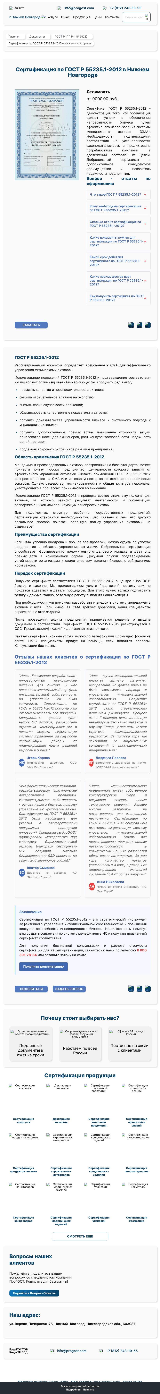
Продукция (81, 17)
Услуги (52, 17)
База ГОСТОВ (18, 1349)
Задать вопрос (69, 989)
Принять (88, 1389)
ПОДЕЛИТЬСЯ (31, 989)
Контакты (112, 17)
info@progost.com (79, 8)
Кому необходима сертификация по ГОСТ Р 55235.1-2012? (118, 208)
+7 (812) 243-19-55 (125, 8)
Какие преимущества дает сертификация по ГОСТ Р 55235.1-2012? (118, 280)
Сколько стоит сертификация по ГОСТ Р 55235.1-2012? (118, 224)
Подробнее (73, 1389)
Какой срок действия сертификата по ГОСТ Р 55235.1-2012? (118, 261)
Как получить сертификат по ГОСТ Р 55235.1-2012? (118, 298)
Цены (97, 17)
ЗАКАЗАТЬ (31, 325)
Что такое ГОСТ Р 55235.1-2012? (118, 194)
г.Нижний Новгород (25, 17)
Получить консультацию (43, 966)
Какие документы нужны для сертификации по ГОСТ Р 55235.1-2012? (118, 241)
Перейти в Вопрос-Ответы (34, 1293)
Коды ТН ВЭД (18, 1352)
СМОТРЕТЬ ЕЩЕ (80, 1236)
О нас (65, 17)
